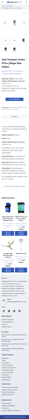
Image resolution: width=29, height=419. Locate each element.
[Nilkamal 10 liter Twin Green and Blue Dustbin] (21, 208)
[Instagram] (14, 311)
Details (18, 74)
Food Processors (7, 365)
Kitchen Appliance (8, 319)
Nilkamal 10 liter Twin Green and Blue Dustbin (21, 218)
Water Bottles (6, 377)
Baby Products (7, 327)
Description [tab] (14, 116)
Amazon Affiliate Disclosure (11, 410)
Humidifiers (6, 363)
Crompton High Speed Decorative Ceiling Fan (8, 255)
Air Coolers (12, 107)
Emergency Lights (8, 370)
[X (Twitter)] (9, 311)
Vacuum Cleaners (8, 372)
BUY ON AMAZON (14, 99)
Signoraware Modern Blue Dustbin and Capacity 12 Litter (8, 218)
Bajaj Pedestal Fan (21, 253)
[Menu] (26, 2)
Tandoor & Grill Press (9, 368)
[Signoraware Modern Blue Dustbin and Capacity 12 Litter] (8, 208)
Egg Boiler (5, 358)
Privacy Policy (6, 403)
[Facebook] (4, 311)
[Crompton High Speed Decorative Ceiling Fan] (8, 244)
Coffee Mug (6, 380)
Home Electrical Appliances (10, 109)
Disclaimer (5, 408)
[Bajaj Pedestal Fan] (21, 244)
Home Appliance (22, 107)
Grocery (4, 324)
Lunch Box (5, 375)
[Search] (2, 2)
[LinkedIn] (19, 311)
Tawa (3, 360)
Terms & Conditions (8, 406)
